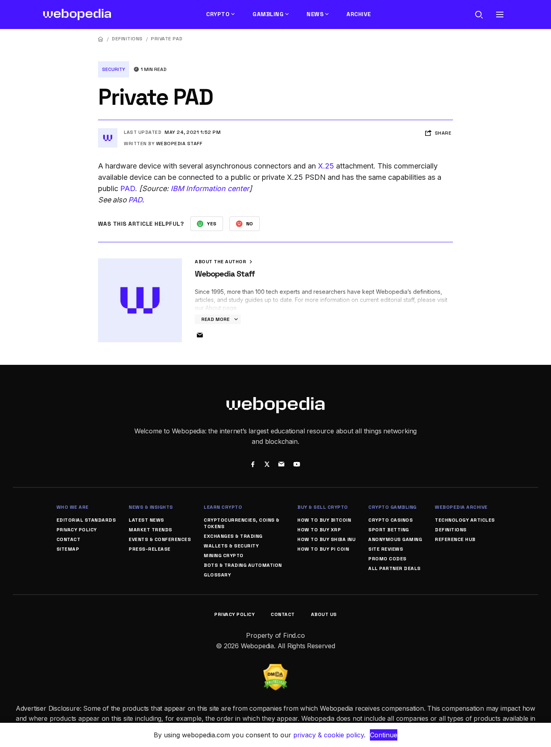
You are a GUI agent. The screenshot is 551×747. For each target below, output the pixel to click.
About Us (324, 614)
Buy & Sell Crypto (322, 507)
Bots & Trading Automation (243, 565)
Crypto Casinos (390, 520)
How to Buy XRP (319, 529)
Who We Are (72, 507)
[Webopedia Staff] (107, 131)
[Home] (101, 39)
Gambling (268, 14)
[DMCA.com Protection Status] (275, 669)
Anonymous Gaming (395, 539)
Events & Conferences (160, 539)
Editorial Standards (86, 520)
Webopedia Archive (461, 507)
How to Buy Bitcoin (324, 520)
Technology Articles (465, 520)
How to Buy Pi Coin (323, 549)
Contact (68, 539)
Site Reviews (385, 549)
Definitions (127, 38)
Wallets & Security (231, 546)
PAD (127, 188)
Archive (358, 14)
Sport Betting (388, 529)
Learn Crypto (223, 507)
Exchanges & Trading (233, 536)
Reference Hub (455, 539)
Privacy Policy (76, 529)
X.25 (326, 166)
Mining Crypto (224, 555)
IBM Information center (210, 188)
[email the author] (200, 335)
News (315, 14)
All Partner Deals (394, 568)
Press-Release (150, 549)
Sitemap (67, 549)
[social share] (253, 465)
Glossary (217, 575)
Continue (383, 735)
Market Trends (150, 529)
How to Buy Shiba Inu (326, 539)
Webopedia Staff (179, 143)
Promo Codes (387, 559)
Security (113, 69)
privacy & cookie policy (328, 735)
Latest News (146, 520)
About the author (221, 261)
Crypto (218, 14)
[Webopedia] (77, 14)
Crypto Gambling (392, 507)
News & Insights (151, 507)
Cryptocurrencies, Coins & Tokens (242, 523)
